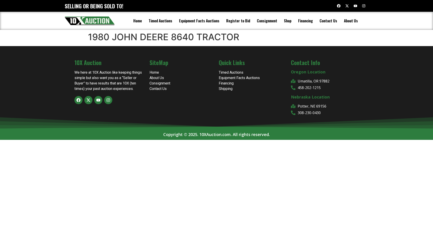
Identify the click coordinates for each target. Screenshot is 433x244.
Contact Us (328, 20)
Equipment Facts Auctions (199, 20)
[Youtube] (355, 5)
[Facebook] (338, 5)
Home (137, 20)
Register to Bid (238, 20)
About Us (351, 20)
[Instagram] (363, 5)
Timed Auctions (160, 20)
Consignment (267, 20)
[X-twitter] (347, 5)
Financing (305, 20)
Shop (287, 20)
